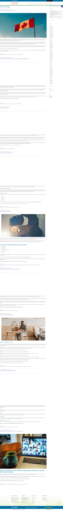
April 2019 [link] (51, 78)
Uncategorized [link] (51, 90)
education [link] (2, 310)
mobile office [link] (10, 484)
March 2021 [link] (51, 64)
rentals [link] (11, 54)
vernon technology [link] (22, 54)
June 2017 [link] (51, 81)
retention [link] (24, 366)
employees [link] (2, 148)
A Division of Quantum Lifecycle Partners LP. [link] (31, 507)
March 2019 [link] (51, 79)
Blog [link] (2, 206)
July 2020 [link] (51, 65)
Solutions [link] (41, 3)
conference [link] (2, 484)
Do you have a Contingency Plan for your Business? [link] (11, 431)
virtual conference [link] (26, 484)
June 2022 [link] (51, 49)
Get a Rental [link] (36, 3)
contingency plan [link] (5, 484)
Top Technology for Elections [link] (6, 153)
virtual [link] (23, 484)
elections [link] (6, 54)
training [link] (17, 54)
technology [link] (15, 54)
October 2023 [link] (51, 35)
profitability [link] (19, 366)
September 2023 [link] (51, 36)
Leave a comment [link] (9, 57)
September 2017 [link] (51, 80)
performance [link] (13, 366)
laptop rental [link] (9, 366)
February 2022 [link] (51, 52)
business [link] (2, 366)
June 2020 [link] (51, 66)
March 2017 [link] (51, 82)
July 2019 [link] (51, 76)
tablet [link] (9, 103)
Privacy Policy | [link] (48, 509)
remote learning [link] (5, 310)
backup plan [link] (2, 103)
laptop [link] (6, 103)
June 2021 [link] (51, 61)
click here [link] (16, 48)
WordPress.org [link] (50, 97)
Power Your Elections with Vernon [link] (7, 10)
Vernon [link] (19, 54)
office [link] (11, 366)
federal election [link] (8, 54)
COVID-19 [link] (4, 366)
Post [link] (50, 89)
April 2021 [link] (51, 63)
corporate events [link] (3, 54)
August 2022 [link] (51, 48)
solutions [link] (13, 54)
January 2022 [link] (51, 53)
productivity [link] (16, 366)
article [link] (17, 203)
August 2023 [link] (51, 37)
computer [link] (5, 103)
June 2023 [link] (51, 39)
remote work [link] (4, 148)
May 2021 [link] (51, 62)
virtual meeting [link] (20, 103)
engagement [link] (6, 366)
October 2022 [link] (51, 47)
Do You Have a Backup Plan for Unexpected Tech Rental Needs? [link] (14, 58)
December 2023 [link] (51, 33)
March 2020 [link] (51, 68)
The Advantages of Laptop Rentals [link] (7, 370)
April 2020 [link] (51, 67)
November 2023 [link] (51, 34)
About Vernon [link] (31, 3)
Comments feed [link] (51, 96)
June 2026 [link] (51, 25)
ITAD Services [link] (46, 3)
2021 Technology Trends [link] (5, 211)
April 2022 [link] (51, 50)
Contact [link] (50, 3)
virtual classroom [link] (16, 310)
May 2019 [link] (51, 77)
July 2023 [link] (51, 38)
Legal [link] (51, 509)
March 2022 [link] (51, 51)
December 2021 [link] (51, 54)
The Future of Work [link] (4, 108)
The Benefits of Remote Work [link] (6, 315)
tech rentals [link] (9, 148)
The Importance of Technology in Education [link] (10, 269)
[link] (62, 6)
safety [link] (15, 484)
